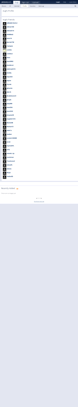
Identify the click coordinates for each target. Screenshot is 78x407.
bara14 (9, 38)
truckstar (10, 157)
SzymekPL (10, 146)
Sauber (9, 134)
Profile (25, 6)
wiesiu (9, 169)
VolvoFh (9, 165)
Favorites (32, 6)
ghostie (9, 88)
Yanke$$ (10, 176)
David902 (10, 61)
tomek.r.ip (10, 153)
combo (9, 50)
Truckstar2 (11, 161)
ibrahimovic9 (11, 96)
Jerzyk (9, 100)
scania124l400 (12, 138)
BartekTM (10, 42)
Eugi (16, 2)
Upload (35, 2)
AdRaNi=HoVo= (12, 23)
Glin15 (9, 92)
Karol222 (10, 111)
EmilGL (9, 73)
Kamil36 (9, 107)
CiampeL (10, 46)
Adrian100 (10, 27)
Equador (10, 77)
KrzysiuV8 (10, 115)
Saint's (9, 130)
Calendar (17, 6)
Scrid (8, 142)
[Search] (75, 6)
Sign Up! (25, 2)
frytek (9, 84)
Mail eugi (41, 6)
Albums (4, 6)
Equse (9, 80)
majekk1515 (11, 119)
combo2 (9, 54)
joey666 (9, 103)
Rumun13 (10, 126)
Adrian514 (10, 31)
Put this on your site (39, 201)
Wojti (9, 173)
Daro (8, 57)
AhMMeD (10, 34)
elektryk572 (11, 69)
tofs (8, 150)
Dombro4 (10, 65)
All (10, 6)
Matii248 (10, 123)
